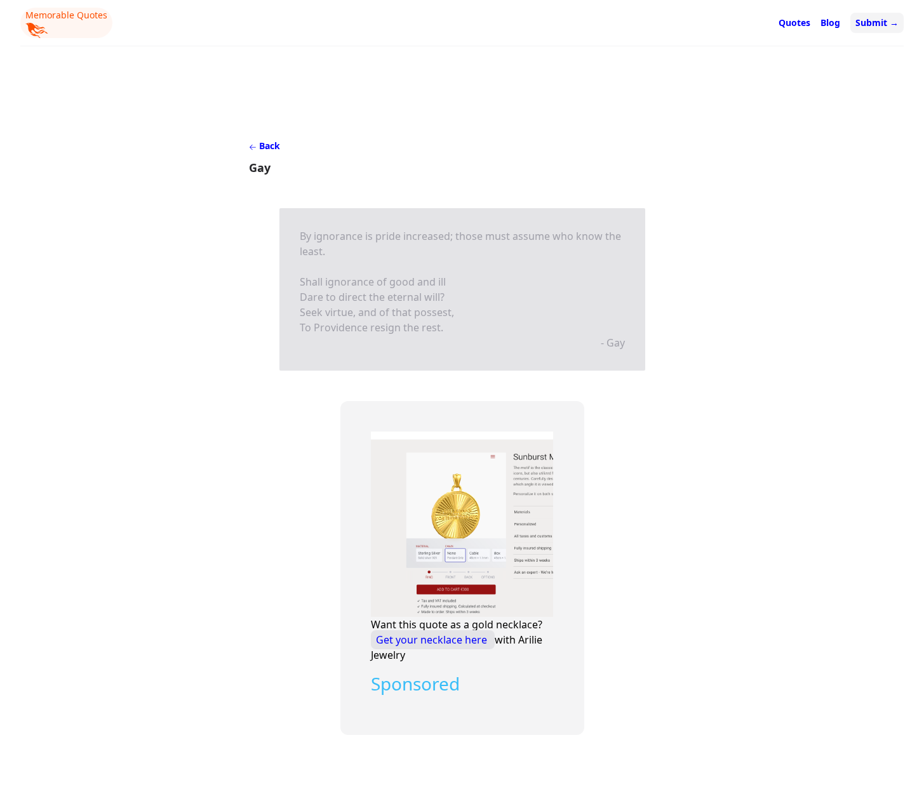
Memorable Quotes (66, 15)
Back (268, 146)
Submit (877, 23)
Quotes (794, 23)
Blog (830, 23)
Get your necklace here (433, 640)
